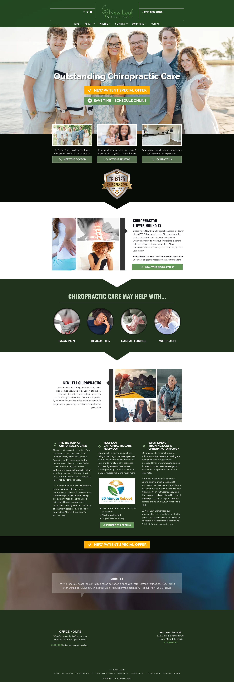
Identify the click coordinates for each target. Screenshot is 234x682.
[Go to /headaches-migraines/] (100, 326)
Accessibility (67, 673)
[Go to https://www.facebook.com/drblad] (84, 12)
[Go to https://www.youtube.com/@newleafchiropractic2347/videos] (91, 12)
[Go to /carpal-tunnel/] (133, 326)
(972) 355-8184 (152, 12)
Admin (56, 673)
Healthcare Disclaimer (105, 673)
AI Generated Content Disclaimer (117, 678)
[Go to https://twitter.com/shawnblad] (87, 12)
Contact (156, 24)
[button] (94, 24)
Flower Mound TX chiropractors (151, 247)
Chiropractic (69, 450)
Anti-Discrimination (83, 673)
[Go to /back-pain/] (66, 326)
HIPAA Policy (122, 673)
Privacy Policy (137, 673)
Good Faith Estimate (171, 673)
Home (76, 24)
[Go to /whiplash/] (167, 326)
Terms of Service (153, 673)
